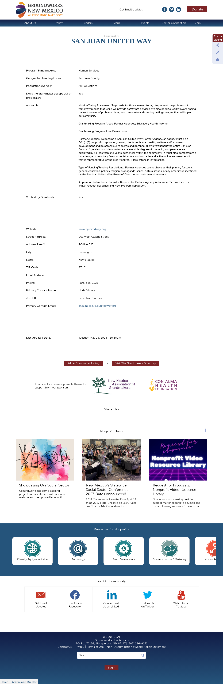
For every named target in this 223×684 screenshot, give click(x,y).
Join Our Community (111, 581)
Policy (59, 23)
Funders (88, 23)
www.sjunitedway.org (92, 229)
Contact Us (64, 646)
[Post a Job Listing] (217, 60)
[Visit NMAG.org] (114, 385)
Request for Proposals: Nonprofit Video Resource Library (174, 489)
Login (111, 667)
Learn (116, 23)
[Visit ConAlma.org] (163, 384)
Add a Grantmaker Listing (83, 363)
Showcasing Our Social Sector (44, 485)
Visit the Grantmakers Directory (136, 363)
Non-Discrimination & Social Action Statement (136, 646)
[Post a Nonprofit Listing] (217, 46)
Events (145, 23)
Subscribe (154, 9)
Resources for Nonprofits (111, 529)
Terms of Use (95, 646)
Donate (197, 9)
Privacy (79, 646)
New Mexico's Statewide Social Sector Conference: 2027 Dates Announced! (108, 489)
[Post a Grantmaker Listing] (217, 53)
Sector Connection (174, 23)
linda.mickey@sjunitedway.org (98, 305)
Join (198, 23)
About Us (30, 23)
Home (41, 10)
